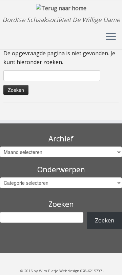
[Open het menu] (111, 37)
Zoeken (104, 220)
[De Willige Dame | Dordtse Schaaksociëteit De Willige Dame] (61, 8)
